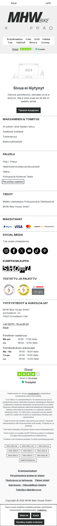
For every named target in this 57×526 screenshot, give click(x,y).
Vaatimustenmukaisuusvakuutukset (21, 166)
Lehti (48, 3)
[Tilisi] (44, 28)
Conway (45, 42)
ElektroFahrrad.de (28, 460)
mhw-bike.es (43, 446)
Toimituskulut (10, 136)
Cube (28, 39)
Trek (10, 42)
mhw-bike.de (11, 446)
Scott (37, 39)
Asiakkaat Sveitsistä (13, 131)
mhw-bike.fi (27, 455)
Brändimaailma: (15, 39)
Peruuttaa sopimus (13, 181)
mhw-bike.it (28, 451)
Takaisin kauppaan (28, 110)
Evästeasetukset (27, 470)
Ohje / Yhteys (10, 161)
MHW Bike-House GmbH (16, 206)
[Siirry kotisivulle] (28, 17)
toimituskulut (33, 393)
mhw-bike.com (28, 446)
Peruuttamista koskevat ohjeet (27, 475)
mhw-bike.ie (42, 451)
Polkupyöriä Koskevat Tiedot (18, 176)
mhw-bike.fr (13, 451)
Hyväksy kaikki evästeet (29, 522)
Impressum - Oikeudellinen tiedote (27, 485)
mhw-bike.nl (13, 455)
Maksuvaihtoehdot (12, 141)
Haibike (46, 39)
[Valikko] (6, 28)
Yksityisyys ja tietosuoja (19, 480)
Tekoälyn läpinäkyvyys (28, 489)
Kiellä (36, 515)
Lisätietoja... (42, 510)
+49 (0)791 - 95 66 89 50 (16, 324)
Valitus (6, 171)
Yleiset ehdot (42, 480)
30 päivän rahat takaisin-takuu (19, 126)
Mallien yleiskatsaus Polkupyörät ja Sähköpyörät (28, 201)
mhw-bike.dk (42, 455)
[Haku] (31, 28)
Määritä (24, 515)
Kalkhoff (20, 42)
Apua (13, 3)
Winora (33, 42)
